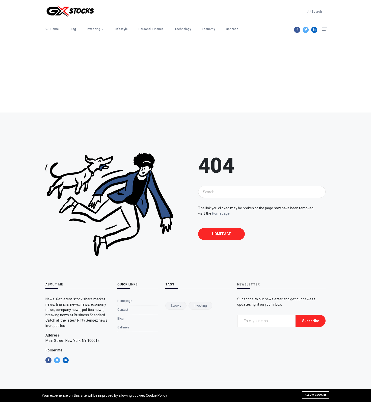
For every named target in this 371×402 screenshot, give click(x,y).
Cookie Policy (156, 395)
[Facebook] (297, 30)
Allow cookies (316, 394)
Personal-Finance (151, 29)
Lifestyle (121, 29)
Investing (93, 29)
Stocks (176, 305)
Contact (232, 29)
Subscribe (310, 321)
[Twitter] (306, 30)
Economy (208, 29)
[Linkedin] (314, 30)
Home (54, 29)
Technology (182, 29)
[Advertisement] (185, 74)
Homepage (221, 213)
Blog (73, 29)
